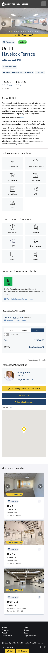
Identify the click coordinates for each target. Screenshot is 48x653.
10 (26, 31)
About (4, 633)
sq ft (11, 330)
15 (34, 31)
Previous (3, 23)
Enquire (24, 651)
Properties (6, 630)
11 (27, 31)
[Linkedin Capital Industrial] (41, 647)
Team (26, 633)
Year (37, 330)
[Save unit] (39, 501)
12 (29, 31)
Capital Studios (30, 635)
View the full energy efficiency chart (20, 299)
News (26, 627)
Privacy (10, 647)
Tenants (27, 630)
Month (24, 330)
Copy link (5, 407)
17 (38, 31)
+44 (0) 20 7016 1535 (25, 380)
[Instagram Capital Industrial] (45, 647)
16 (36, 31)
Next (44, 23)
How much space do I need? (16, 320)
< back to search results (37, 360)
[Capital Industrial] (19, 4)
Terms (4, 647)
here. (22, 117)
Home (4, 627)
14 (33, 31)
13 (31, 31)
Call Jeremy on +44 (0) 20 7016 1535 (25, 388)
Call (11, 651)
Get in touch (7, 635)
